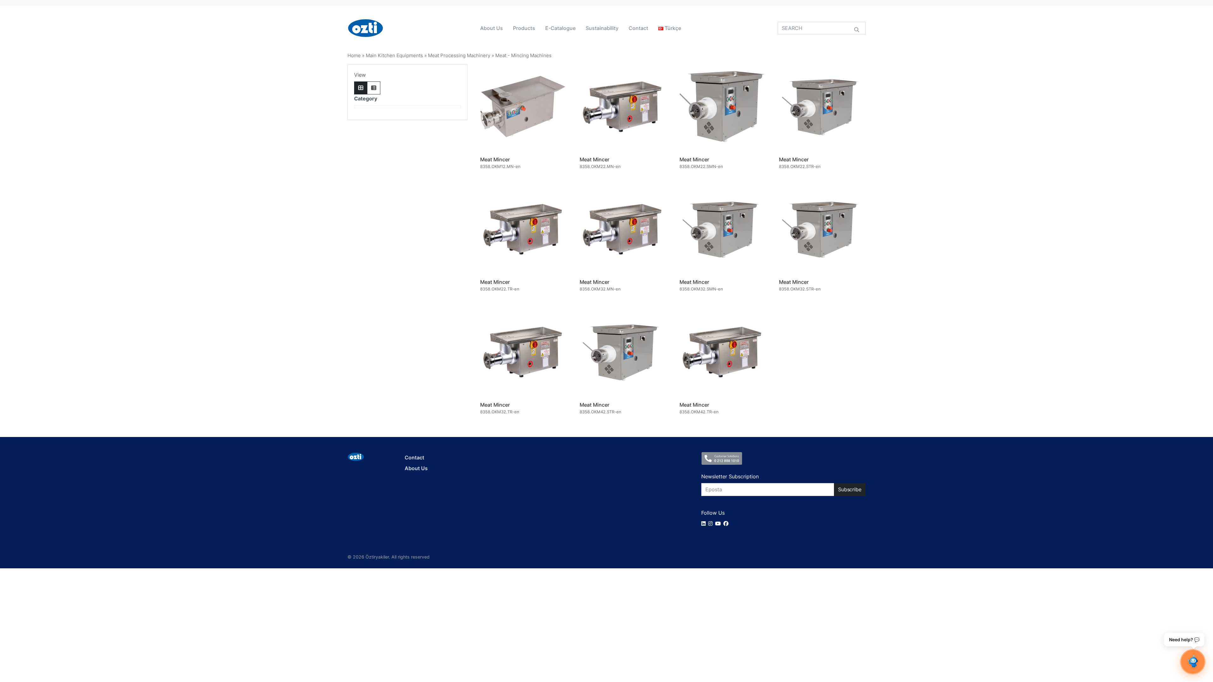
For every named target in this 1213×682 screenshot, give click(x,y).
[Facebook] (727, 523)
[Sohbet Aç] (1192, 661)
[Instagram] (711, 523)
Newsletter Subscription (730, 476)
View (360, 75)
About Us (491, 28)
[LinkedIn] (704, 523)
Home (354, 55)
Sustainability (602, 28)
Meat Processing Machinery (459, 55)
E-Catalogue (560, 28)
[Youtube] (719, 523)
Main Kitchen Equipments (394, 55)
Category (365, 98)
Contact (638, 28)
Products (524, 28)
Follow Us (713, 513)
